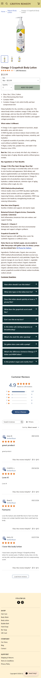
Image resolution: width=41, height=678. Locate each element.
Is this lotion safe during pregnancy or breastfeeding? (18, 328)
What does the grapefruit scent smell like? (18, 310)
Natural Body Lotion (12, 11)
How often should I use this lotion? (17, 284)
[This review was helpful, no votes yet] (33, 459)
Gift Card (4, 633)
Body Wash (5, 617)
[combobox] (30, 427)
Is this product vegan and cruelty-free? (18, 362)
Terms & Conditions (7, 661)
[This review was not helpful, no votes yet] (36, 459)
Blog (2, 645)
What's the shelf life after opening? (17, 337)
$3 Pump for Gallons (24, 248)
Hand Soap (4, 627)
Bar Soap (4, 630)
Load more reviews (20, 577)
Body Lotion (5, 620)
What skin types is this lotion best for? (18, 292)
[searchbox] (11, 422)
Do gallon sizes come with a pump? (17, 344)
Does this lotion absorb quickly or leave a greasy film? (19, 300)
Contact (3, 648)
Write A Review (20, 412)
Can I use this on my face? (14, 319)
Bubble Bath (5, 623)
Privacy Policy (5, 664)
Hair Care (4, 614)
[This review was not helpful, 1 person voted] (36, 568)
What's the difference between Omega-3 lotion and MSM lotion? (19, 353)
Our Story (4, 642)
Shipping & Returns (7, 658)
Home (3, 11)
